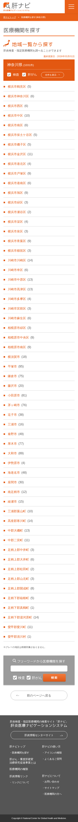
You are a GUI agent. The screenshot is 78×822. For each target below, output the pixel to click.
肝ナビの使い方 (51, 746)
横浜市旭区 (18, 192)
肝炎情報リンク (18, 776)
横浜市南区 (18, 125)
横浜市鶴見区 (19, 86)
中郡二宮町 (19, 540)
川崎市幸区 (18, 270)
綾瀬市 (16, 501)
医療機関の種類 (18, 769)
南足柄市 (17, 492)
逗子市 (16, 414)
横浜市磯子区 (19, 144)
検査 (22, 678)
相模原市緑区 (19, 327)
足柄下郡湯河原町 (23, 617)
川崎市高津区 (20, 289)
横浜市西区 (18, 105)
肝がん (37, 678)
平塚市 (16, 366)
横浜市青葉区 (19, 241)
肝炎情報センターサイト (39, 735)
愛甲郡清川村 (19, 636)
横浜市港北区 (19, 163)
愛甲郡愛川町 (20, 627)
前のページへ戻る (39, 695)
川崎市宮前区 (19, 308)
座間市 (16, 482)
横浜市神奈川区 (21, 96)
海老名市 (17, 472)
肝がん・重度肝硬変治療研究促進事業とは (22, 761)
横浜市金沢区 (20, 154)
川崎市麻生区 (19, 318)
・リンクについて (19, 782)
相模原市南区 (19, 347)
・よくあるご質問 (52, 758)
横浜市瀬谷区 (19, 212)
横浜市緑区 (18, 202)
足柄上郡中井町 (21, 549)
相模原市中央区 (21, 337)
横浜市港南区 (19, 183)
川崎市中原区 (20, 279)
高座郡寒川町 (20, 520)
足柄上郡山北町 (21, 578)
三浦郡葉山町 (20, 511)
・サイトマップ (50, 787)
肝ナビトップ (9, 17)
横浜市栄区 (18, 221)
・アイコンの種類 (52, 752)
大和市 (16, 453)
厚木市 (16, 443)
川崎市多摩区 (19, 298)
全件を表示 (50, 75)
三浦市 (16, 424)
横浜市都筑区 (19, 250)
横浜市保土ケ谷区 (22, 134)
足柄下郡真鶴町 (21, 607)
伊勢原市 (16, 463)
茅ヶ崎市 (17, 405)
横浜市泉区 (18, 231)
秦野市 (16, 434)
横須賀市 (17, 356)
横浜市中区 (19, 115)
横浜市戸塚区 (19, 173)
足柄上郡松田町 (21, 569)
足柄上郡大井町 (21, 559)
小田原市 (17, 395)
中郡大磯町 (19, 530)
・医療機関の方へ (52, 793)
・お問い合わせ (50, 781)
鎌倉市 (16, 376)
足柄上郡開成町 (21, 588)
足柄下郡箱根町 (21, 598)
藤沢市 (16, 385)
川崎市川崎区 (20, 260)
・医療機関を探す (19, 752)
